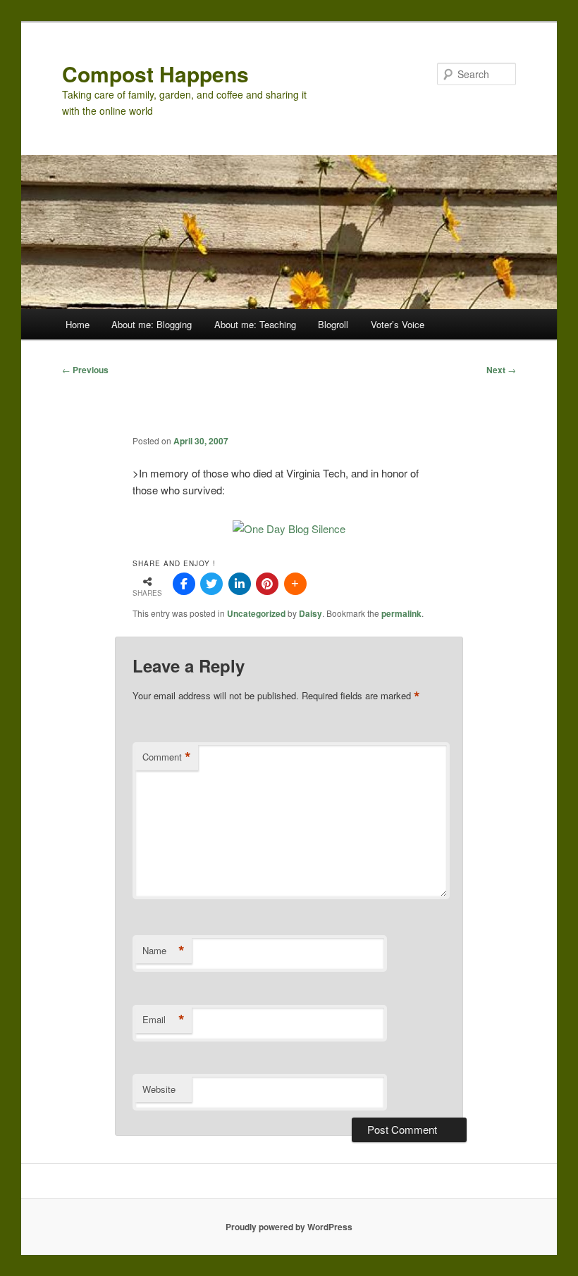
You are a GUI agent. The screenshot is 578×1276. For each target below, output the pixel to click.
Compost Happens (155, 73)
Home (78, 324)
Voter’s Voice (397, 324)
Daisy (310, 613)
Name (163, 950)
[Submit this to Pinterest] (267, 584)
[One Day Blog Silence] (289, 528)
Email (163, 1019)
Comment (166, 757)
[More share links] (295, 584)
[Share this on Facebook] (184, 584)
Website (159, 1089)
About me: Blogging (151, 324)
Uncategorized (256, 613)
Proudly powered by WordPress (289, 1226)
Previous (85, 369)
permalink (401, 613)
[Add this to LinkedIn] (239, 584)
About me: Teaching (255, 324)
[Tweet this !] (211, 584)
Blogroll (333, 324)
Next (501, 369)
